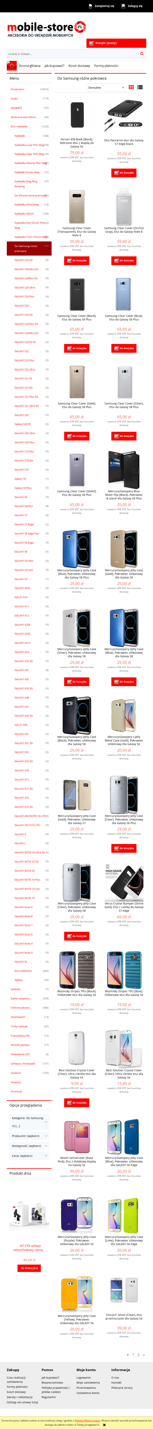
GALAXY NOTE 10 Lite (27, 889)
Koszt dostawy (16, 1392)
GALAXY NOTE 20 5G (26, 861)
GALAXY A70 (22, 770)
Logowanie (83, 1377)
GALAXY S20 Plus (24, 442)
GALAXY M (21, 961)
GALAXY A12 (22, 615)
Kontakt (116, 1382)
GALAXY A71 (22, 779)
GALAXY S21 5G (23, 387)
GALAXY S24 (22, 305)
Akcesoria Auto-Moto (23, 117)
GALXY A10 (21, 597)
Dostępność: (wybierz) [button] (26, 1146)
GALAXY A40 (22, 697)
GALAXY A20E (22, 624)
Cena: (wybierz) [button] (22, 1156)
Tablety (19, 980)
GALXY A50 (21, 725)
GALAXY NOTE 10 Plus (27, 879)
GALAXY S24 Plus (24, 296)
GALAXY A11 (22, 606)
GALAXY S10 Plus (24, 451)
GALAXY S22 (22, 351)
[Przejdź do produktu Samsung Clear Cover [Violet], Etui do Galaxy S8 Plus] (76, 470)
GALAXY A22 (22, 652)
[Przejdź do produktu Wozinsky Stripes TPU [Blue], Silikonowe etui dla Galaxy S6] (124, 970)
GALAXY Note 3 (23, 952)
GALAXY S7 (21, 515)
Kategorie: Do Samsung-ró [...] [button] (28, 1122)
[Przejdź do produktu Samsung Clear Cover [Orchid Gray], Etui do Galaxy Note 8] (124, 207)
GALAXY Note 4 (23, 943)
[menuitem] (30, 65)
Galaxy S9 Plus (23, 488)
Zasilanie (16, 1073)
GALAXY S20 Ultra (25, 433)
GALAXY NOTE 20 (25, 870)
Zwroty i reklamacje (20, 1397)
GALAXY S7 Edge (24, 524)
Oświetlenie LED (20, 1054)
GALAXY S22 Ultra (25, 369)
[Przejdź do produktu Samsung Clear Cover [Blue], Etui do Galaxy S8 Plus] (124, 294)
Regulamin (49, 1397)
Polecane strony (121, 1388)
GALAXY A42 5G (24, 715)
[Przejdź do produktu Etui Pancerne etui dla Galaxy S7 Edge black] (124, 119)
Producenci (17, 89)
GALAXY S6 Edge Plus (27, 533)
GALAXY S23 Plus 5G (26, 324)
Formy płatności (17, 1387)
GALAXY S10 (22, 469)
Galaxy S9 (20, 479)
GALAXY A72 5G (24, 807)
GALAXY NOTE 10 (25, 898)
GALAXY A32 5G (24, 688)
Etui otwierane (23, 971)
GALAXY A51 (22, 734)
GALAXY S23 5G (23, 314)
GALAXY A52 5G (24, 761)
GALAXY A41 (22, 706)
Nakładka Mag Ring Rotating (26, 184)
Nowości (16, 1082)
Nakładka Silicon (24, 213)
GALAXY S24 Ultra (25, 287)
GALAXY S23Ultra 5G (26, 333)
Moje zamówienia (88, 1382)
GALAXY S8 (21, 497)
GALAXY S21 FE (23, 378)
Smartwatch (18, 1017)
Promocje (16, 1091)
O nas (115, 1377)
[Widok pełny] (140, 87)
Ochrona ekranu (20, 1007)
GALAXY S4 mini (24, 561)
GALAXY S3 (21, 579)
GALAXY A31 (22, 670)
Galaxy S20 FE (23, 424)
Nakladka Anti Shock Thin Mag (30, 225)
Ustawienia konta (87, 1393)
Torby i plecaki (19, 1026)
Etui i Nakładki (19, 126)
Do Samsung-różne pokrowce (26, 248)
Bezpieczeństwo (52, 1382)
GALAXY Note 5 (23, 934)
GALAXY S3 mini (24, 570)
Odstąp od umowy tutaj (22, 1402)
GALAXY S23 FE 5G (25, 342)
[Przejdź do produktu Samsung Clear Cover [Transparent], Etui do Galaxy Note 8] (76, 207)
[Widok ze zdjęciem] (131, 87)
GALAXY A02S (22, 588)
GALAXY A (20, 834)
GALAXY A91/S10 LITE (27, 825)
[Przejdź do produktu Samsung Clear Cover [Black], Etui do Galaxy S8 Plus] (76, 294)
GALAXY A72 (22, 797)
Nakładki (20, 136)
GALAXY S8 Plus (24, 506)
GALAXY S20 (22, 415)
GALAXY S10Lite (24, 460)
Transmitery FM (20, 1035)
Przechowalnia (86, 1388)
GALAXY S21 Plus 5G (26, 397)
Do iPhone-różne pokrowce (31, 195)
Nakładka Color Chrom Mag (31, 237)
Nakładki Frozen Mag (27, 172)
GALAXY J (20, 843)
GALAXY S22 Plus (24, 360)
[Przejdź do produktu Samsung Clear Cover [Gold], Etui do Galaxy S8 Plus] (76, 382)
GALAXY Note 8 (23, 916)
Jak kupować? (50, 1377)
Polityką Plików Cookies (87, 1420)
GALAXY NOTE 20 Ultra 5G (30, 852)
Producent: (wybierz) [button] (25, 1136)
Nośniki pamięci (20, 1045)
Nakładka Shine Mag (27, 204)
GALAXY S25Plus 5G (26, 278)
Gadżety (16, 989)
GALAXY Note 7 (23, 925)
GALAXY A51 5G (24, 743)
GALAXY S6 (21, 551)
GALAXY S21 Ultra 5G (27, 406)
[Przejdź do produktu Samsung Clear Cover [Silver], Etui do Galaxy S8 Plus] (124, 382)
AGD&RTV (16, 108)
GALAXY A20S (22, 633)
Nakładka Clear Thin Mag (29, 154)
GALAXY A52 (22, 752)
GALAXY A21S (22, 643)
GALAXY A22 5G (24, 661)
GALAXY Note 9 (23, 907)
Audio (14, 98)
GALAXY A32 (22, 679)
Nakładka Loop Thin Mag (29, 145)
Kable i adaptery (20, 998)
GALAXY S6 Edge (24, 542)
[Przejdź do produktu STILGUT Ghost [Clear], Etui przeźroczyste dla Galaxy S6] (124, 1294)
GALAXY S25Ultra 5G (26, 269)
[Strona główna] (46, 26)
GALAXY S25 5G (23, 260)
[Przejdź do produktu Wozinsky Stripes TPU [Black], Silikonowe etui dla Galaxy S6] (76, 970)
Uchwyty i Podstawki (23, 1063)
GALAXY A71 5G (24, 788)
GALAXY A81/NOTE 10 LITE (30, 816)
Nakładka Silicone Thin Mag (31, 163)
